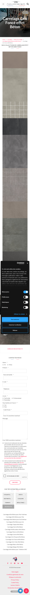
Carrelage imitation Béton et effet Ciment (11, 41)
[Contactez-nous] (20, 52)
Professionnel (17, 398)
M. (5, 364)
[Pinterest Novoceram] (14, 563)
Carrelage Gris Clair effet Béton (15, 542)
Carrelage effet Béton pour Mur (15, 517)
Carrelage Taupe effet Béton (15, 524)
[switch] (25, 297)
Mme (10, 364)
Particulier (7, 398)
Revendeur (7, 400)
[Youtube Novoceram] (22, 563)
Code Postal (7, 410)
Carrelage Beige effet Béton (15, 547)
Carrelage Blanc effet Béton (15, 544)
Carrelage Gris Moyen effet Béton (15, 537)
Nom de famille (8, 374)
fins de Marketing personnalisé (14, 463)
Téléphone (6, 389)
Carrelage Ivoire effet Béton (15, 534)
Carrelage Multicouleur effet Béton (15, 529)
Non (5, 407)
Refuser (15, 330)
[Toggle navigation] (3, 4)
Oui (5, 405)
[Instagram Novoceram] (11, 563)
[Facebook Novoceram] (7, 563)
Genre (4, 362)
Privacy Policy (15, 580)
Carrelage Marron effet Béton (15, 532)
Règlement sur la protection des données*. (15, 457)
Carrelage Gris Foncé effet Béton (15, 539)
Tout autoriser (15, 319)
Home (3, 39)
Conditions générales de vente (15, 574)
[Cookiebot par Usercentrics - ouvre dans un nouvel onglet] (18, 263)
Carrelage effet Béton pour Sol (15, 522)
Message (5, 418)
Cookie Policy (15, 582)
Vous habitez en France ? (10, 403)
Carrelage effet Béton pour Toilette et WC (15, 549)
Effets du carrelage (18, 39)
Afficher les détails (19, 314)
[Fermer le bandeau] (27, 263)
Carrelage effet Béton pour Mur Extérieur (15, 514)
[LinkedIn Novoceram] (18, 563)
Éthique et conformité (15, 577)
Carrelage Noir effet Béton (15, 527)
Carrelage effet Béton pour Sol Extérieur (15, 519)
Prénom (5, 367)
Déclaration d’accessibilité (15, 588)
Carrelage (9, 39)
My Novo (15, 591)
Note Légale (15, 572)
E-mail (5, 382)
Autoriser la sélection (15, 325)
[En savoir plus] (15, 52)
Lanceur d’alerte (15, 585)
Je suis (5, 396)
